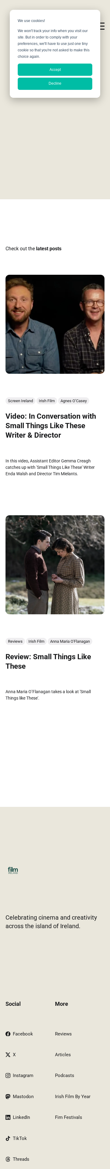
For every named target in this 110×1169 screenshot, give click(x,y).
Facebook (23, 1034)
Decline (55, 83)
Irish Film (47, 401)
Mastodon (23, 1096)
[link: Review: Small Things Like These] (55, 612)
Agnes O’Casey (74, 401)
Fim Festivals (68, 1117)
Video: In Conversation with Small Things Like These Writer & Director (51, 425)
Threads (21, 1159)
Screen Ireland (20, 401)
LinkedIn (21, 1117)
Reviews (15, 641)
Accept (55, 70)
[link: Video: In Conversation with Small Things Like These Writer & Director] (55, 371)
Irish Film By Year (72, 1096)
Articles (63, 1054)
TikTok (20, 1138)
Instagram (23, 1075)
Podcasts (64, 1075)
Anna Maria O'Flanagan (70, 641)
